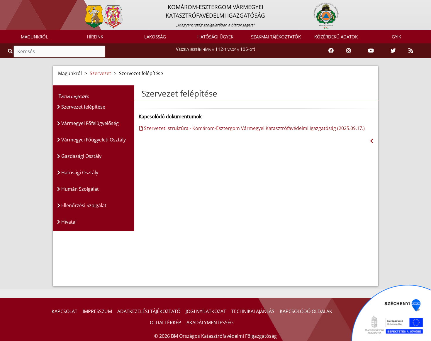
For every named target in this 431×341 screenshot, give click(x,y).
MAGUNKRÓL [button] (34, 37)
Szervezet (100, 73)
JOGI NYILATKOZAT (206, 311)
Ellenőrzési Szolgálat (83, 205)
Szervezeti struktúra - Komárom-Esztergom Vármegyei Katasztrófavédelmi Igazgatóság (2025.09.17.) (254, 128)
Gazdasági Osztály (80, 156)
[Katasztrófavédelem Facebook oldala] (331, 51)
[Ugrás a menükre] (4, 5)
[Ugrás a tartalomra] (11, 5)
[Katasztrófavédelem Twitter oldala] (393, 51)
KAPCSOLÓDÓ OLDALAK (306, 311)
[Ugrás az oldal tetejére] (141, 94)
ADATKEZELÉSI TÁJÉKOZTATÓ (148, 311)
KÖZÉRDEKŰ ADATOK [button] (336, 37)
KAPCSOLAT (64, 311)
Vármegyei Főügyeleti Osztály (93, 139)
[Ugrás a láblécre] (17, 5)
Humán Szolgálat (79, 189)
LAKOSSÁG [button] (155, 37)
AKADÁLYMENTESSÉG (210, 322)
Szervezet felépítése (82, 107)
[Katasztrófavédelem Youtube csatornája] (370, 51)
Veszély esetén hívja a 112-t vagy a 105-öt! (215, 49)
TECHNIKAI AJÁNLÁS (252, 311)
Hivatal (68, 222)
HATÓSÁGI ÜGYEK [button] (215, 37)
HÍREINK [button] (95, 37)
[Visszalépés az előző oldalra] (371, 141)
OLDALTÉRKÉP (165, 322)
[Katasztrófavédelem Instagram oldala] (349, 51)
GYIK (396, 37)
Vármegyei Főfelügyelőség (89, 123)
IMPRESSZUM (97, 311)
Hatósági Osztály (79, 172)
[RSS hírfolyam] (411, 51)
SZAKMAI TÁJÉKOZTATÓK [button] (276, 37)
